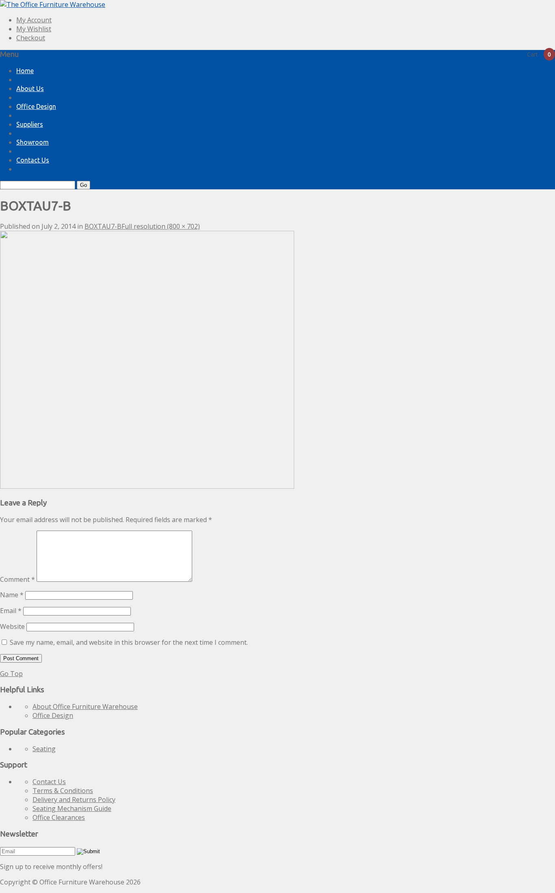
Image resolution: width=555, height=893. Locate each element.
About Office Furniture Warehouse (85, 706)
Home (25, 70)
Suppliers (29, 124)
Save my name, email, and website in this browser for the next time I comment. (129, 642)
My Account (34, 19)
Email (11, 610)
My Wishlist (33, 28)
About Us (30, 88)
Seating (44, 748)
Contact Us (32, 160)
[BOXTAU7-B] (147, 486)
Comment (17, 579)
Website (12, 626)
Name (12, 594)
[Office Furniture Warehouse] (52, 4)
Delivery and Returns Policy (74, 799)
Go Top (11, 673)
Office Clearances (59, 817)
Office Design (36, 106)
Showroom (32, 142)
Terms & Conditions (63, 790)
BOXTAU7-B (103, 226)
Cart (539, 54)
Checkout (30, 37)
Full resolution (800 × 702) (160, 226)
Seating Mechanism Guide (72, 808)
